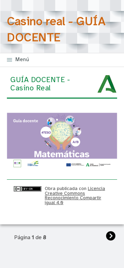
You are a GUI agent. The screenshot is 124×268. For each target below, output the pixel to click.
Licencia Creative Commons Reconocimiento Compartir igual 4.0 (75, 195)
